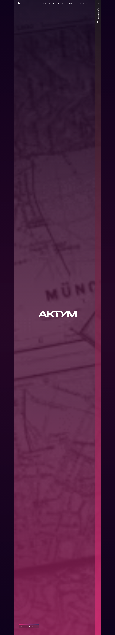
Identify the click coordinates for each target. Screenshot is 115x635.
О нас (29, 3)
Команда (46, 3)
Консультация (58, 3)
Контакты (70, 3)
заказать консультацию (29, 626)
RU (99, 3)
